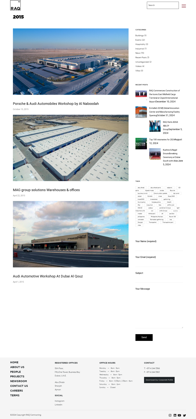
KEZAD (140, 208)
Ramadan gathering (156, 219)
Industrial (139, 49)
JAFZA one (170, 205)
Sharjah (140, 222)
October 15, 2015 (21, 109)
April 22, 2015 (19, 195)
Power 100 (172, 217)
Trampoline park (168, 222)
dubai (139, 196)
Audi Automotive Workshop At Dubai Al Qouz (48, 276)
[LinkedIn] (174, 415)
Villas (137, 71)
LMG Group (163, 211)
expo (160, 196)
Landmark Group (165, 208)
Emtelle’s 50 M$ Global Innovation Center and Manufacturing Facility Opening (164, 112)
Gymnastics (141, 202)
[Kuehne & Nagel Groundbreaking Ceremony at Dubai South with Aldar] (155, 159)
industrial (149, 205)
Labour (150, 208)
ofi (162, 214)
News (137, 53)
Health (169, 202)
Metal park (151, 214)
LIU (152, 211)
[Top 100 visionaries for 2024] (141, 148)
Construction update (160, 193)
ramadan (141, 219)
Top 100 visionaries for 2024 (162, 139)
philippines (141, 217)
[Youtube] (179, 415)
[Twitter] (184, 415)
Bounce (172, 190)
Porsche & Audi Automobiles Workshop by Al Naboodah (56, 103)
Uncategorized (142, 62)
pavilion (171, 214)
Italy (160, 205)
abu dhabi (141, 188)
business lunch (143, 193)
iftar (139, 205)
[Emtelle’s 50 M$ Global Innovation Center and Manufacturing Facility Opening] (141, 117)
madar (140, 214)
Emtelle (150, 196)
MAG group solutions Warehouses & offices (46, 190)
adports (169, 188)
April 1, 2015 (18, 281)
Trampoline (152, 222)
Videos (138, 66)
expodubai (153, 199)
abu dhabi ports (156, 188)
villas (139, 225)
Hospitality (140, 44)
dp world (176, 193)
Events (138, 40)
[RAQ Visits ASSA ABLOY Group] (155, 131)
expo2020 (141, 199)
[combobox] (159, 5)
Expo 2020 (171, 196)
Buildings (139, 35)
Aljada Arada (149, 190)
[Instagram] (169, 415)
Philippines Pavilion (157, 217)
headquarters (156, 202)
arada (162, 190)
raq (170, 219)
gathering (167, 199)
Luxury (175, 211)
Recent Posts (140, 57)
